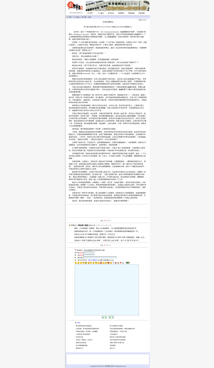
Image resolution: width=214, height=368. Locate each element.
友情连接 (141, 13)
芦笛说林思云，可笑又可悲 (118, 331)
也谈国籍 (112, 345)
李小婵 (84, 17)
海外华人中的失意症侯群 (118, 337)
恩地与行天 (79, 348)
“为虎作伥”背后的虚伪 (83, 334)
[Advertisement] (107, 211)
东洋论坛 (111, 13)
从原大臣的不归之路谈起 (118, 340)
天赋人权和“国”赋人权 (117, 342)
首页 (70, 17)
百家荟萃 (121, 13)
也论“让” (112, 348)
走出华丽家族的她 (81, 345)
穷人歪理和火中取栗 (116, 326)
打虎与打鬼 (79, 337)
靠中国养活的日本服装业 (84, 326)
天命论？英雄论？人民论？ (84, 340)
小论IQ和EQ (113, 334)
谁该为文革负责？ (81, 342)
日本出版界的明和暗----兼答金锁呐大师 (122, 328)
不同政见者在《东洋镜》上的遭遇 (87, 331)
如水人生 (92, 225)
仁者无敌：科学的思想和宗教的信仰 (87, 328)
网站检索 (131, 13)
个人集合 (101, 13)
